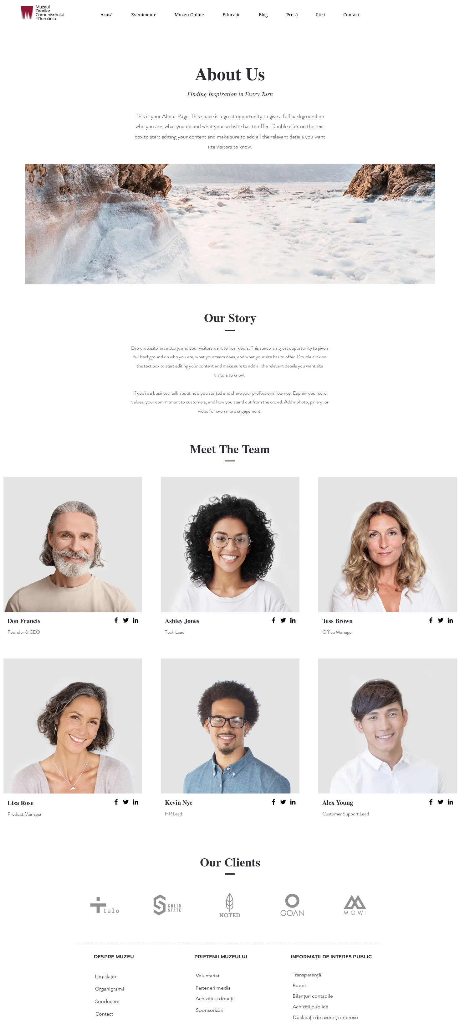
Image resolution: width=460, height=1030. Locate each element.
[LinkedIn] (135, 620)
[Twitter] (126, 620)
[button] (144, 15)
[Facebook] (116, 620)
